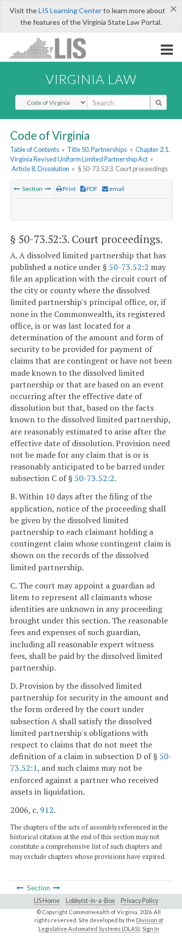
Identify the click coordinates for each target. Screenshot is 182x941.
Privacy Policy (139, 901)
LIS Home (47, 901)
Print (69, 188)
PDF (91, 188)
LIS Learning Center (70, 10)
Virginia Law (91, 79)
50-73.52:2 (129, 266)
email (116, 188)
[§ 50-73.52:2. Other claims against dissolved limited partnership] (17, 188)
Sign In (150, 928)
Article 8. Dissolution (40, 169)
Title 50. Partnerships (97, 149)
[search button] (158, 102)
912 (47, 809)
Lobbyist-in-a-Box (90, 901)
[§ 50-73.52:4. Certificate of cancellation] (48, 188)
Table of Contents (34, 149)
